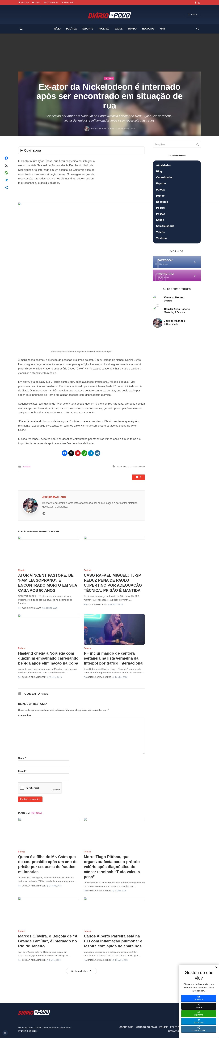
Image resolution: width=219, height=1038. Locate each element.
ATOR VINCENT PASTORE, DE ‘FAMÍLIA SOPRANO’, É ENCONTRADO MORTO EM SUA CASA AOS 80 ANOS (47, 583)
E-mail (22, 771)
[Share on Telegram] (6, 180)
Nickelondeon (139, 467)
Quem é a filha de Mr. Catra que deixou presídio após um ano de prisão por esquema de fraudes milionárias (47, 864)
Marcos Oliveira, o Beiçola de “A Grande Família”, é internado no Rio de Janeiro (47, 941)
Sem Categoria (165, 226)
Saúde (118, 28)
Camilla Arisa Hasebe (34, 677)
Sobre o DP (126, 1027)
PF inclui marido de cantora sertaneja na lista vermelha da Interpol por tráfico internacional (113, 658)
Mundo (132, 28)
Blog (159, 171)
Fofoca (37, 2)
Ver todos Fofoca (79, 971)
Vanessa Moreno (174, 297)
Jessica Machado (104, 128)
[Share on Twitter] (6, 165)
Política (71, 28)
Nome (22, 758)
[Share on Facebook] (6, 158)
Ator (120, 467)
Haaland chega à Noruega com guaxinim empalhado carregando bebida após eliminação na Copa (48, 658)
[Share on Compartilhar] (6, 187)
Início (57, 28)
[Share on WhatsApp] (6, 172)
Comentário (24, 715)
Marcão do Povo (146, 1027)
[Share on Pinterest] (78, 453)
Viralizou (25, 2)
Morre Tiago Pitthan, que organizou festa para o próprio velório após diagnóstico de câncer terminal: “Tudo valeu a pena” (112, 867)
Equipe (163, 1027)
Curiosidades (52, 2)
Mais (162, 28)
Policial (104, 28)
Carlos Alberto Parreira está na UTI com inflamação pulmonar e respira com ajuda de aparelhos (113, 941)
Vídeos (160, 232)
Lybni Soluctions (29, 1031)
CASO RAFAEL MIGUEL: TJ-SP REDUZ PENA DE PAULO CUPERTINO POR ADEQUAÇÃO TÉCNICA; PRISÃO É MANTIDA (113, 583)
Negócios (148, 28)
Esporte (87, 28)
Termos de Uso (177, 1031)
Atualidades (69, 2)
